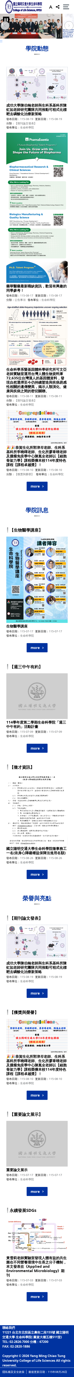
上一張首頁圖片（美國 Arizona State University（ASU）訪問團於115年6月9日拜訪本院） (5, 26)
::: (1, 41)
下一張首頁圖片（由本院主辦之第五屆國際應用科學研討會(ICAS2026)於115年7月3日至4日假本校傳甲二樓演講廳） (69, 26)
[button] (49, 7)
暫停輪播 (6, 20)
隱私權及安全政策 (13, 1372)
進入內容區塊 (9, 2)
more (35, 486)
